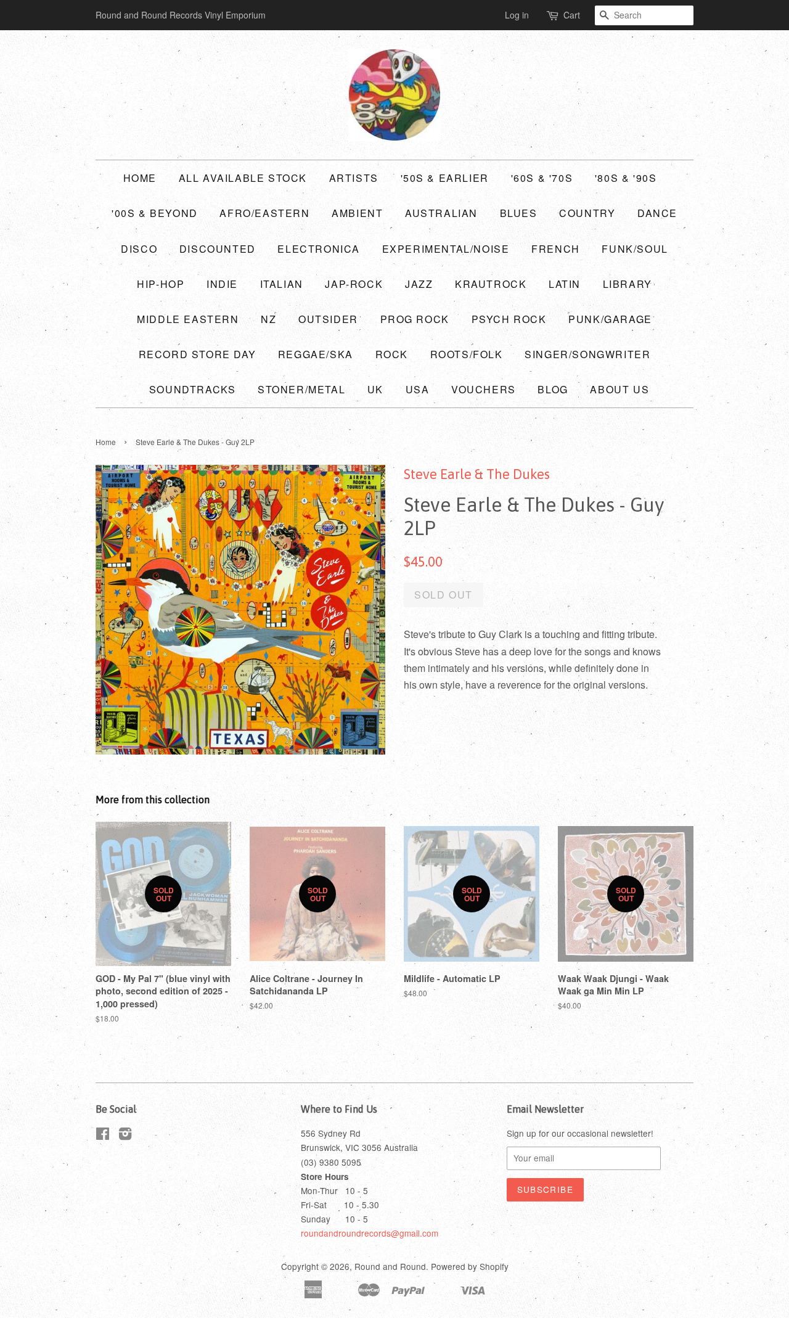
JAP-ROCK (354, 284)
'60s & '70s (542, 178)
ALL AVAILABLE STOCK (243, 178)
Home (140, 178)
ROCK (391, 354)
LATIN (565, 284)
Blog (553, 389)
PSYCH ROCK (509, 319)
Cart (571, 15)
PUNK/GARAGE (610, 319)
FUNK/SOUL (635, 249)
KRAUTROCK (490, 284)
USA (418, 389)
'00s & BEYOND (155, 213)
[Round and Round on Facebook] (103, 1135)
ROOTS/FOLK (466, 354)
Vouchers (483, 389)
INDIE (222, 284)
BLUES (519, 213)
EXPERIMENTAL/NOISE (446, 249)
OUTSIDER (328, 319)
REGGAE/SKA (315, 354)
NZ (268, 319)
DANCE (657, 213)
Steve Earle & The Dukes (477, 474)
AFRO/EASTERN (264, 213)
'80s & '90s (626, 178)
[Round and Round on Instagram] (125, 1135)
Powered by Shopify (470, 1266)
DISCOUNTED (217, 249)
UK (375, 389)
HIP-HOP (160, 284)
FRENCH (555, 249)
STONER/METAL (301, 389)
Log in (517, 15)
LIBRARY (627, 284)
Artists (353, 178)
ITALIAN (281, 284)
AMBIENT (357, 213)
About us (619, 389)
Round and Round (390, 1266)
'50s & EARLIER (445, 178)
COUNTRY (587, 213)
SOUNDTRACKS (192, 389)
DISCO (139, 249)
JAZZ (419, 284)
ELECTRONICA (318, 249)
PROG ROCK (414, 319)
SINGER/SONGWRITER (587, 354)
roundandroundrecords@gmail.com (369, 1233)
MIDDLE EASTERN (188, 319)
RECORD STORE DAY (197, 354)
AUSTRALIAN (441, 213)
